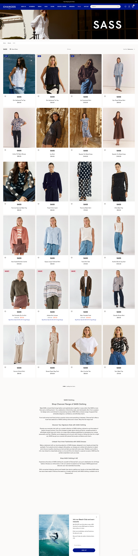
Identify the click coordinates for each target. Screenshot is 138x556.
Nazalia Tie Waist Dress (85, 154)
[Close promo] (136, 2)
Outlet (86, 6)
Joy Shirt (52, 154)
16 (123, 91)
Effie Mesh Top (119, 208)
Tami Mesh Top (119, 371)
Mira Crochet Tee (86, 371)
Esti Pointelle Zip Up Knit (19, 315)
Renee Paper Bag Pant (52, 371)
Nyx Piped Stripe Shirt (119, 100)
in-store (76, 419)
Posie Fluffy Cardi (52, 208)
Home (4, 43)
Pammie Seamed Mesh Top (19, 208)
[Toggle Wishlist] (19, 201)
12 (20, 91)
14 (22, 91)
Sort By (125, 49)
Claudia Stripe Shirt (119, 315)
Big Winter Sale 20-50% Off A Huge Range (19, 319)
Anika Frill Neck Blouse (19, 154)
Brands (72, 6)
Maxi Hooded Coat (85, 315)
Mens (39, 6)
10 (17, 91)
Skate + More (61, 6)
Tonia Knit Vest (85, 261)
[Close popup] (96, 517)
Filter (15, 49)
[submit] (118, 6)
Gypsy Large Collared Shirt (52, 261)
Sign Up (84, 550)
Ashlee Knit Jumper (52, 315)
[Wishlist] (125, 6)
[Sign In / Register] (129, 7)
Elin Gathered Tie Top (19, 100)
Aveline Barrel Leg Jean (119, 261)
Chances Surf (90, 417)
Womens (32, 6)
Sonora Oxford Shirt (19, 371)
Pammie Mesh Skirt (85, 208)
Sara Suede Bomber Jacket (19, 261)
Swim (52, 6)
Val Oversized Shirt (85, 100)
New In (23, 6)
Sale (79, 6)
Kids (46, 6)
